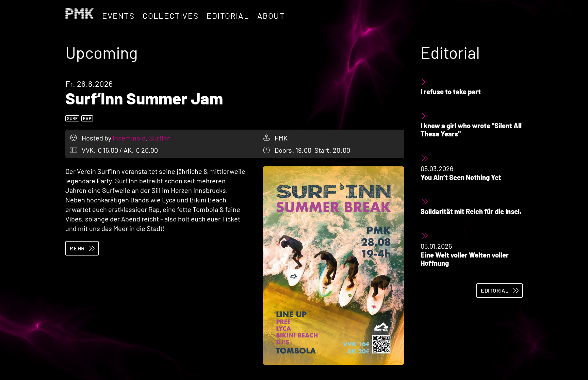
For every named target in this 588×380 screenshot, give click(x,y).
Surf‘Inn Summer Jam (144, 98)
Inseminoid (130, 138)
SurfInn (160, 138)
